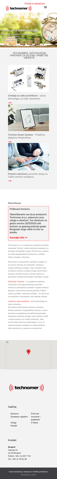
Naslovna (14, 414)
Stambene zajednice (19, 417)
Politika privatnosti (40, 472)
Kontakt (14, 426)
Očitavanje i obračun (16, 282)
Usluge (13, 423)
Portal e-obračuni (35, 3)
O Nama (34, 423)
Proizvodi (35, 414)
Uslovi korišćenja (15, 472)
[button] (28, 352)
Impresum (28, 472)
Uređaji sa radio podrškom (18, 301)
